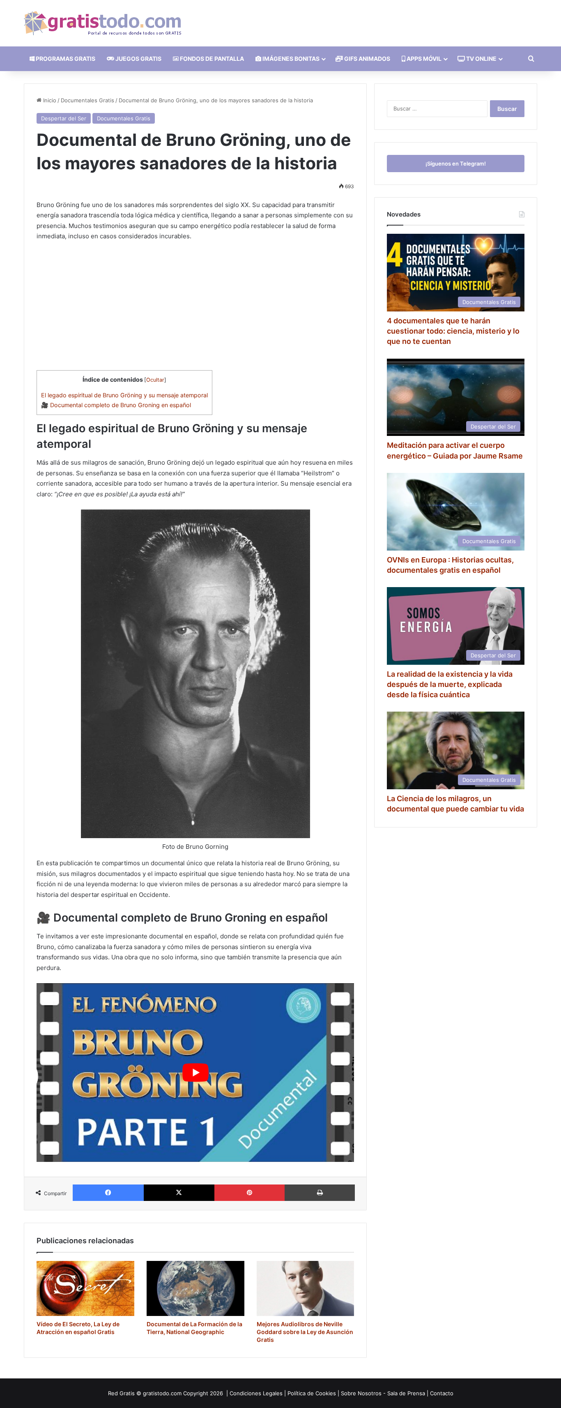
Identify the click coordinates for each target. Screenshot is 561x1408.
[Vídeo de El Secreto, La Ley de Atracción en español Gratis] (85, 1288)
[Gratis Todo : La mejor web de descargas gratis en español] (102, 23)
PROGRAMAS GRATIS (64, 58)
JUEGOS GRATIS (137, 58)
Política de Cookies (311, 1393)
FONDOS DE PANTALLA (211, 58)
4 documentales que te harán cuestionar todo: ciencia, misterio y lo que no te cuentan (453, 331)
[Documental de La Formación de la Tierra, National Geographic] (195, 1288)
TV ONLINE (481, 58)
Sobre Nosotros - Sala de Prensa (383, 1393)
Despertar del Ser (63, 118)
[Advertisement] (195, 309)
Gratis (127, 1393)
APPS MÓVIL (423, 58)
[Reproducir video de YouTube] (195, 1072)
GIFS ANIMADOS (366, 58)
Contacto (441, 1393)
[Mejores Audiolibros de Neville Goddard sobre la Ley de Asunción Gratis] (305, 1288)
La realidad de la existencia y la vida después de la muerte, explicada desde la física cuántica (450, 684)
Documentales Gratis (87, 100)
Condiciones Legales (256, 1393)
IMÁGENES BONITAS (290, 58)
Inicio (48, 100)
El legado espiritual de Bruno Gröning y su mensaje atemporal (124, 395)
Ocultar (155, 380)
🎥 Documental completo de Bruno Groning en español (116, 404)
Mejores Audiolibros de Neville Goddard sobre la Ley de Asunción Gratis (305, 1331)
